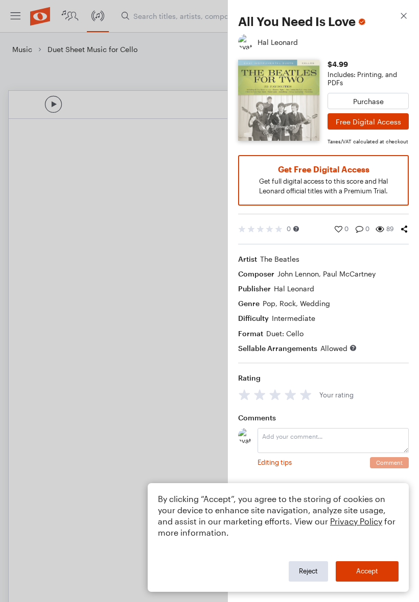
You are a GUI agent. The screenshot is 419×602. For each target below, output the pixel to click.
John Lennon (298, 273)
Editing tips (275, 462)
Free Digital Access (368, 121)
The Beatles (279, 259)
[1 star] (244, 394)
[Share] (404, 229)
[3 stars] (275, 394)
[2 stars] (259, 394)
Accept (367, 571)
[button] (296, 228)
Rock (288, 303)
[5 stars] (305, 394)
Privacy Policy (356, 521)
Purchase (368, 101)
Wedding (315, 303)
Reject (308, 571)
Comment (389, 462)
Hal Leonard (294, 288)
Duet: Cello (285, 333)
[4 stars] (290, 394)
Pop (269, 303)
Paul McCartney (349, 273)
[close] (404, 17)
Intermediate (293, 318)
